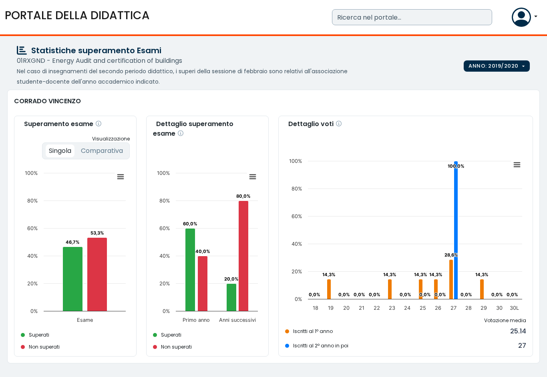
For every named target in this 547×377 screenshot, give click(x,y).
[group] (496, 66)
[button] (504, 19)
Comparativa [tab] (102, 150)
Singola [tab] (60, 150)
